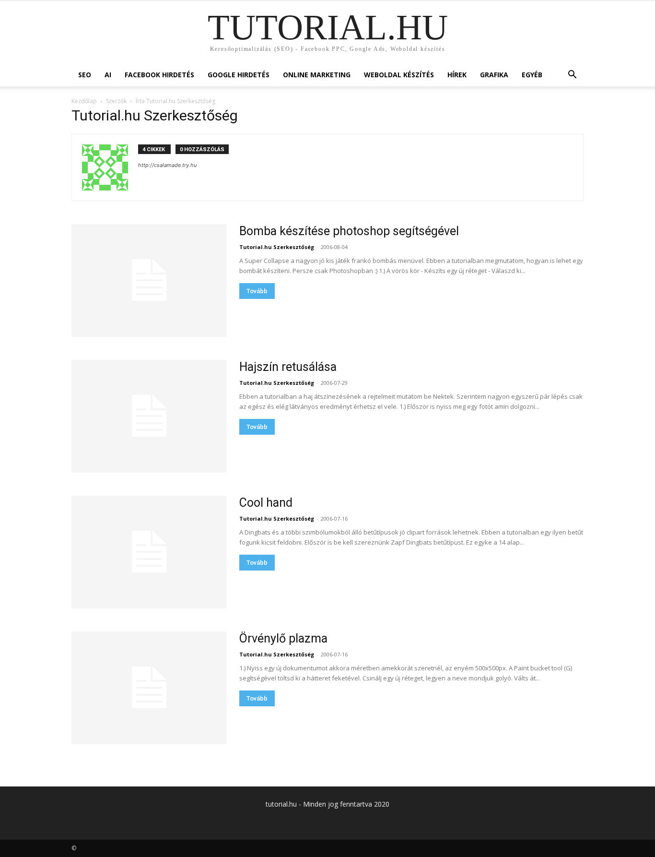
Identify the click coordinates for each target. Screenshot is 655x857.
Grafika (494, 74)
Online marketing (317, 74)
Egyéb (532, 74)
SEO (84, 74)
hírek (457, 74)
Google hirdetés (238, 74)
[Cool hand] (149, 552)
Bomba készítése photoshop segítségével (349, 231)
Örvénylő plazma (283, 638)
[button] (572, 75)
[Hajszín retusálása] (149, 416)
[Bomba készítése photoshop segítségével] (149, 280)
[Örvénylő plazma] (149, 687)
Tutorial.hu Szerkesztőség (276, 246)
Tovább (257, 291)
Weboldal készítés (399, 74)
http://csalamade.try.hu (167, 165)
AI (108, 74)
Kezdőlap (84, 101)
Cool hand (265, 503)
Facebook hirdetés (159, 74)
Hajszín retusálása (288, 367)
